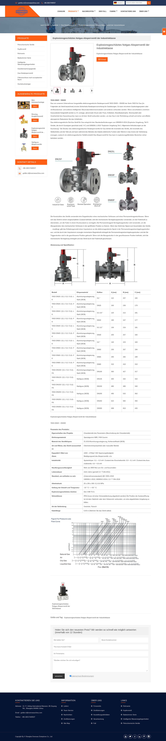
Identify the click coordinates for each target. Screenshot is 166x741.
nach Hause (45, 25)
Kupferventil (22, 49)
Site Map (67, 723)
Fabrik (113, 11)
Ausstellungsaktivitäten (101, 715)
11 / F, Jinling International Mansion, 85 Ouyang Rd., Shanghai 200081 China (40, 707)
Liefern (66, 706)
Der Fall (103, 11)
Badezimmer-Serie (24, 58)
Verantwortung (98, 719)
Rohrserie (21, 53)
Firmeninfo (97, 706)
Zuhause (61, 11)
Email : (17, 713)
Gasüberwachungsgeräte (27, 69)
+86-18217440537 (50, 3)
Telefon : (18, 717)
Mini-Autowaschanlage (38, 101)
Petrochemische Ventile (26, 45)
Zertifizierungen (69, 719)
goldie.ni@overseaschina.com (29, 3)
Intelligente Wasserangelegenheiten (136, 719)
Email (102, 59)
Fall (94, 723)
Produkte (72, 11)
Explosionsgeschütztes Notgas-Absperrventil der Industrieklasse (87, 617)
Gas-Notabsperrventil (68, 25)
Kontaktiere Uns (128, 11)
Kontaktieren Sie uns (27, 700)
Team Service (68, 710)
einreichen (58, 676)
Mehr (35, 106)
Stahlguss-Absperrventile (37, 143)
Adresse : (18, 706)
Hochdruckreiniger (24, 84)
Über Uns (143, 11)
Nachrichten (88, 11)
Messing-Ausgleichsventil (37, 115)
